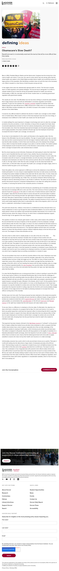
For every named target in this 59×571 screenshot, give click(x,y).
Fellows (4, 499)
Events (32, 496)
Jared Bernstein (27, 301)
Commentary (6, 496)
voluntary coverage (30, 103)
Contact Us (33, 499)
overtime (24, 347)
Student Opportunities (37, 490)
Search (4, 508)
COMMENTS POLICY (49, 369)
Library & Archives (8, 502)
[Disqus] (29, 391)
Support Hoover (7, 505)
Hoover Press (34, 505)
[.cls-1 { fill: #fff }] (11, 66)
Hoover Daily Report (36, 502)
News (31, 493)
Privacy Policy (5, 568)
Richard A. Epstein (6, 61)
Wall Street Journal (34, 323)
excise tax (16, 191)
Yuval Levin (43, 301)
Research (5, 493)
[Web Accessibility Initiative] (6, 3)
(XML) (15, 568)
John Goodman (27, 265)
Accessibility (34, 508)
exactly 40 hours (29, 299)
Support (6, 460)
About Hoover (6, 490)
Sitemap (12, 568)
